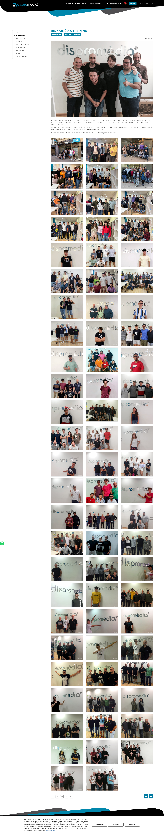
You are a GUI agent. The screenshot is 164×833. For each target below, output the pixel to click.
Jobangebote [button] (20, 47)
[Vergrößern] (67, 150)
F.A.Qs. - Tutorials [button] (21, 56)
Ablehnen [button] (116, 824)
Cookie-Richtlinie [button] (50, 830)
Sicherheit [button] (19, 41)
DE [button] (141, 3)
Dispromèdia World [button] (22, 44)
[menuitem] (69, 3)
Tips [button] (17, 32)
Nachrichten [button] (20, 35)
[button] (25, 4)
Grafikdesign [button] (20, 50)
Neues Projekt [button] (21, 38)
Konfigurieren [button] (100, 824)
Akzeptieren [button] (132, 824)
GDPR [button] (18, 53)
